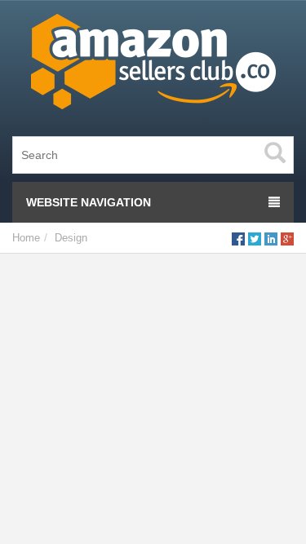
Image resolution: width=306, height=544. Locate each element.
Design (71, 238)
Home (26, 238)
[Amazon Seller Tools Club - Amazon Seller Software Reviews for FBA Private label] (153, 65)
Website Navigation (88, 202)
